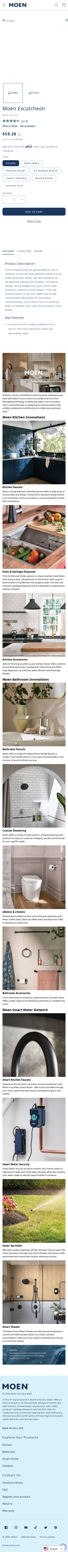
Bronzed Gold (16, 186)
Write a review (9, 125)
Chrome (11, 163)
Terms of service (11, 1545)
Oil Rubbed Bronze (46, 170)
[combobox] (53, 1549)
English (54, 1548)
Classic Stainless (16, 178)
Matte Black (31, 163)
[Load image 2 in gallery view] (34, 93)
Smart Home (10, 1459)
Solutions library (12, 1482)
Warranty (8, 1510)
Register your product (16, 1496)
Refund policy (28, 1536)
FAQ (5, 1489)
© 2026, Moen (9, 1536)
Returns (7, 1503)
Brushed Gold (44, 178)
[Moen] (15, 1386)
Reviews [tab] (38, 251)
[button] (4, 5)
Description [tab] (8, 251)
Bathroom (8, 1452)
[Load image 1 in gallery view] (13, 93)
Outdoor (7, 1466)
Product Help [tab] (24, 251)
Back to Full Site (12, 1428)
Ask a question (27, 125)
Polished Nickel (15, 170)
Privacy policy (47, 1536)
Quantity (7, 193)
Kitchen (7, 1445)
